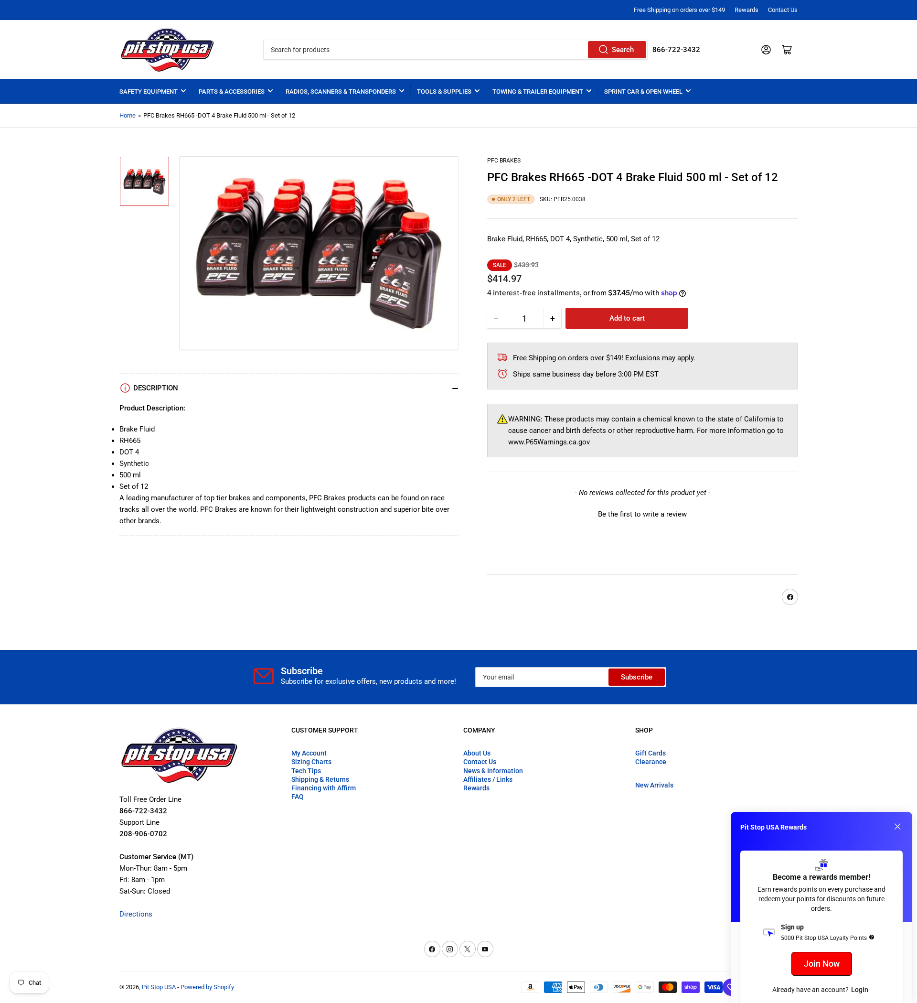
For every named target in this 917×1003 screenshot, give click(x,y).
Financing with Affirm (323, 788)
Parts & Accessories (232, 91)
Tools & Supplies (444, 91)
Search (623, 49)
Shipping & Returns (320, 779)
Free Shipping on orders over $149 (679, 9)
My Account (309, 753)
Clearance (650, 762)
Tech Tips (306, 771)
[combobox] (455, 50)
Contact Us (783, 9)
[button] (642, 513)
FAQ (297, 796)
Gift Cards (650, 753)
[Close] (897, 826)
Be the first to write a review (642, 514)
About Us (476, 753)
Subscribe (636, 677)
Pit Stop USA (159, 987)
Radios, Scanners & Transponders (341, 91)
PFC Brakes (504, 160)
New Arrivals (654, 785)
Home (127, 115)
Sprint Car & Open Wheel (643, 91)
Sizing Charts (311, 762)
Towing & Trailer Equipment (537, 91)
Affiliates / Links (487, 779)
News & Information (493, 771)
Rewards (746, 9)
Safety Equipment (148, 91)
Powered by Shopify (207, 987)
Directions (135, 914)
